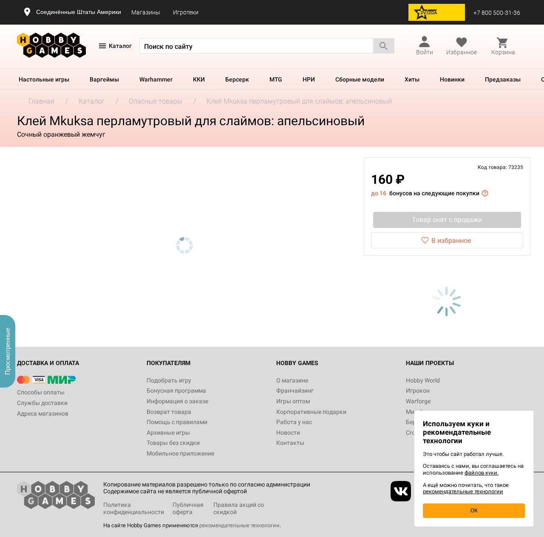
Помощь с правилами (177, 422)
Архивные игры (168, 432)
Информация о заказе (177, 401)
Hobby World (423, 380)
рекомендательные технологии (239, 525)
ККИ (199, 79)
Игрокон (418, 390)
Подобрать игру (169, 380)
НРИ (309, 79)
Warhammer (156, 79)
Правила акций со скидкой (238, 508)
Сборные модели (359, 79)
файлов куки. (482, 473)
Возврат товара (169, 411)
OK (474, 510)
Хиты (412, 79)
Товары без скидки (173, 442)
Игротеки (185, 12)
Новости (288, 432)
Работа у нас (294, 422)
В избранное (451, 240)
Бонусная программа (176, 390)
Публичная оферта (188, 508)
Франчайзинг (295, 390)
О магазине (292, 380)
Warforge (418, 401)
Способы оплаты (41, 392)
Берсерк (237, 79)
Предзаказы (503, 79)
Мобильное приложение (180, 453)
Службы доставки (42, 402)
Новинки (452, 79)
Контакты (290, 442)
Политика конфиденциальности (133, 508)
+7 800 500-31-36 (496, 12)
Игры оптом (293, 401)
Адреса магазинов (42, 413)
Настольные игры (44, 79)
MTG (275, 79)
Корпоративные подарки (311, 411)
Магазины (145, 12)
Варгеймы (104, 79)
